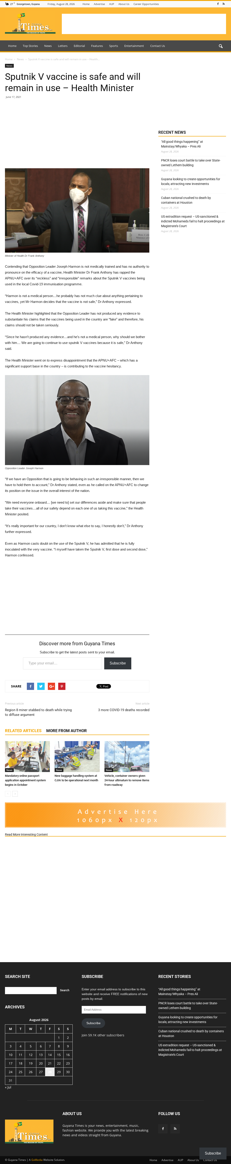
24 (10, 1072)
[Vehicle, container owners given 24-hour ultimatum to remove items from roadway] (126, 756)
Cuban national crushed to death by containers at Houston (186, 200)
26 (30, 1072)
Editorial (79, 46)
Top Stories (30, 46)
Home (86, 4)
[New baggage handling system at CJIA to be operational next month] (77, 756)
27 (41, 1072)
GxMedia (37, 1160)
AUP (111, 4)
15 (59, 1055)
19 (30, 1063)
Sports (113, 46)
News (48, 46)
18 (20, 1063)
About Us (123, 4)
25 (20, 1072)
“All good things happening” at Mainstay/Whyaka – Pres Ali (182, 144)
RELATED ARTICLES (23, 730)
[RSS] (223, 4)
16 (68, 1055)
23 (68, 1063)
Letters (62, 46)
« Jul (8, 1087)
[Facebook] (217, 4)
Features (97, 46)
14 (50, 1055)
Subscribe (118, 663)
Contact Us (157, 46)
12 (30, 1055)
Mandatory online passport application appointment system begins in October (25, 780)
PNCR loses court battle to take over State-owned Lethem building (190, 163)
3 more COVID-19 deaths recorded (123, 710)
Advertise (99, 4)
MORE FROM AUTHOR (66, 730)
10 (10, 1055)
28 (50, 1072)
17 (10, 1063)
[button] (220, 46)
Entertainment (134, 46)
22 (59, 1063)
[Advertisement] (144, 24)
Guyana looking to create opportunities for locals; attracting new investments (190, 181)
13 (41, 1055)
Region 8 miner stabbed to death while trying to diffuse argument (38, 712)
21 (50, 1063)
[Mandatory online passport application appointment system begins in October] (27, 756)
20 (41, 1063)
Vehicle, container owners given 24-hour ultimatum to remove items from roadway (126, 780)
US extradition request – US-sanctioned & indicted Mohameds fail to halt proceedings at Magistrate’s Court (193, 221)
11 (20, 1055)
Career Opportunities (146, 4)
